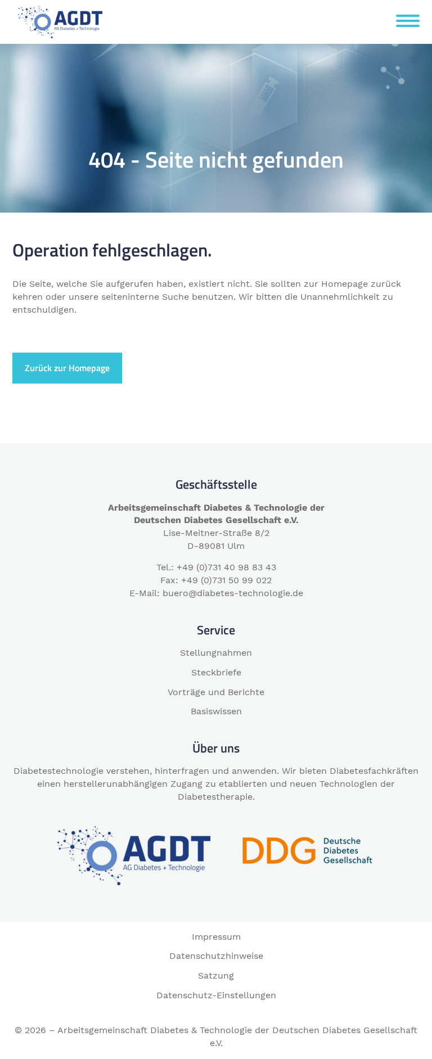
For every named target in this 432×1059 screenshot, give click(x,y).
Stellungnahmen (216, 652)
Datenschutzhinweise (216, 955)
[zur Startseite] (60, 21)
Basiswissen (216, 711)
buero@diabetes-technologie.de (233, 593)
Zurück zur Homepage (67, 368)
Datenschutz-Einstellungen (216, 995)
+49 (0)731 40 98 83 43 (226, 567)
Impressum (216, 936)
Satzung (216, 975)
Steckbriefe (216, 672)
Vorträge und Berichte (216, 692)
